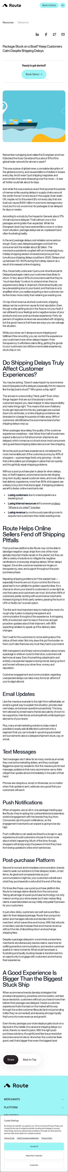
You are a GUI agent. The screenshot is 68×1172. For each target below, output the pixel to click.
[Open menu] (62, 5)
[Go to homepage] (12, 5)
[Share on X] (54, 34)
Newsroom (23, 22)
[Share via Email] (63, 34)
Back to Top (29, 1059)
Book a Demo (49, 5)
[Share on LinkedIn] (37, 34)
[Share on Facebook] (46, 34)
